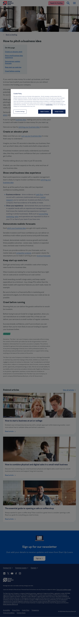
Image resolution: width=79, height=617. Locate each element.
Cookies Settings (20, 111)
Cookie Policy (49, 104)
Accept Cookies (59, 111)
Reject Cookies (44, 111)
